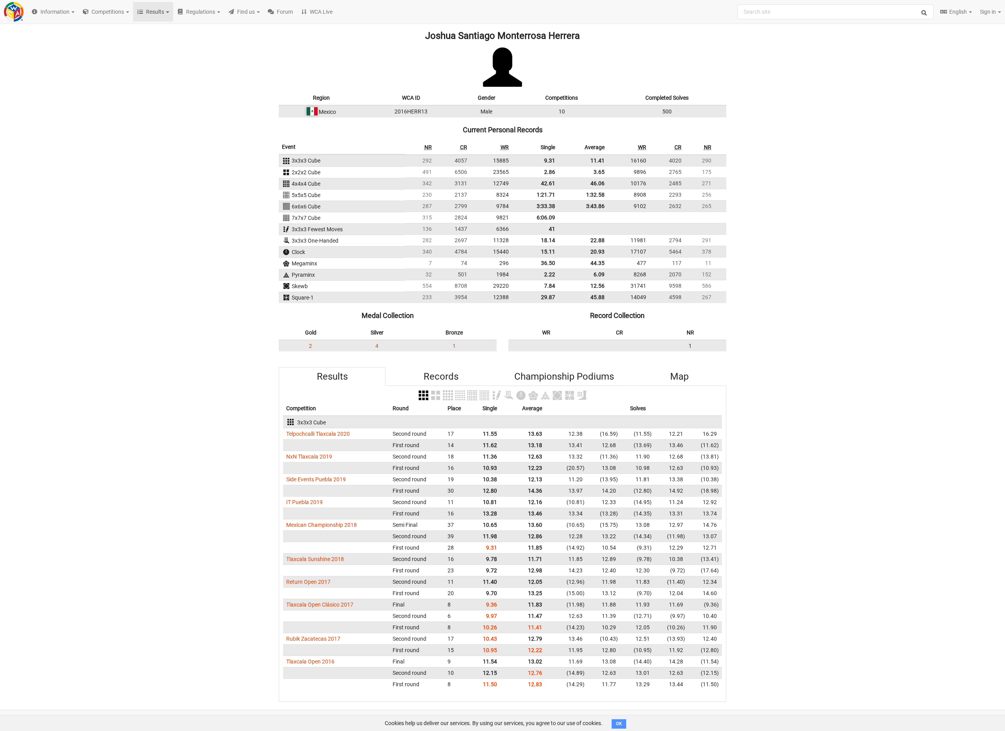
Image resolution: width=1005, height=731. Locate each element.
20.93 (597, 252)
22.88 (597, 240)
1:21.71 (546, 195)
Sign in (988, 12)
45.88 (597, 297)
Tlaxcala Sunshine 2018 (315, 559)
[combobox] (835, 11)
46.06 (597, 183)
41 (552, 229)
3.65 (599, 172)
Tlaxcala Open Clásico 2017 (319, 604)
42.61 (548, 183)
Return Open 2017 (308, 582)
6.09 (599, 274)
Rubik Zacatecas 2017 (313, 639)
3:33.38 (546, 206)
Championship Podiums (564, 376)
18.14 (548, 240)
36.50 (548, 263)
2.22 (549, 274)
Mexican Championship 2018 (321, 525)
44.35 (597, 263)
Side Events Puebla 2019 (316, 479)
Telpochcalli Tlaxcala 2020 (318, 434)
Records (441, 376)
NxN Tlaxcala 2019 (309, 456)
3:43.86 (595, 206)
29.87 (548, 297)
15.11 (548, 252)
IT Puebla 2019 (304, 502)
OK (619, 723)
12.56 (597, 286)
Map (679, 376)
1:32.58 (595, 195)
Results (332, 376)
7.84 (549, 286)
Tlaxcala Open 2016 (310, 661)
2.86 (549, 172)
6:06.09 (546, 217)
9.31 (549, 160)
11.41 (597, 160)
